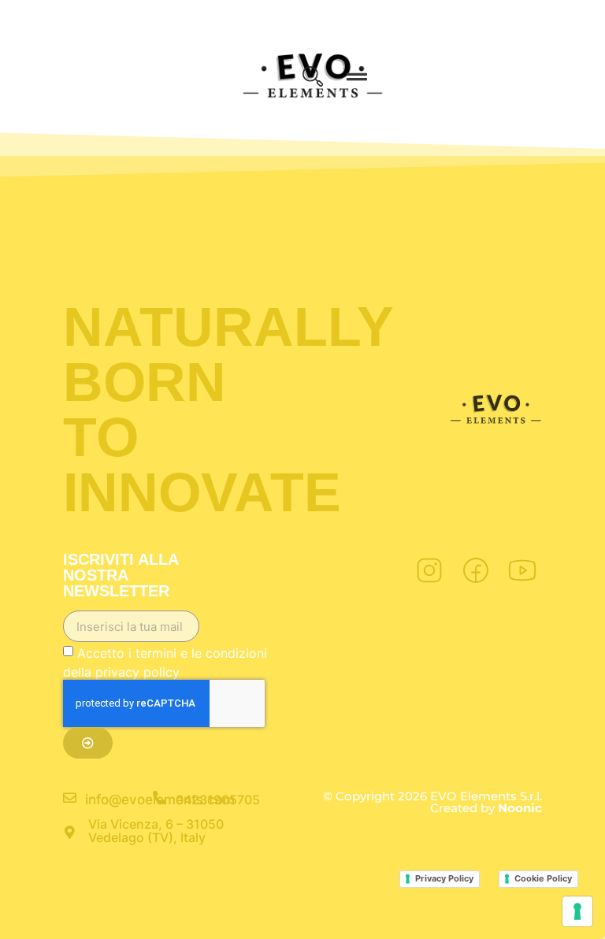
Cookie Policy (543, 878)
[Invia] (88, 743)
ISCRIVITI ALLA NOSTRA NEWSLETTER (120, 575)
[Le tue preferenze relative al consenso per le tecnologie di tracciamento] (577, 911)
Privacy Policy (444, 878)
